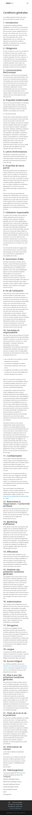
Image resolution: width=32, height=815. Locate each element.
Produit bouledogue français (10, 787)
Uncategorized (7, 794)
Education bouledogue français (11, 784)
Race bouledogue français (10, 789)
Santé (4, 792)
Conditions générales (15, 808)
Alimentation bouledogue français (12, 781)
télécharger (20, 773)
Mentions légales (17, 802)
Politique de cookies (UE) (15, 804)
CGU (9, 802)
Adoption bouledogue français (11, 779)
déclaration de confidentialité (11, 496)
